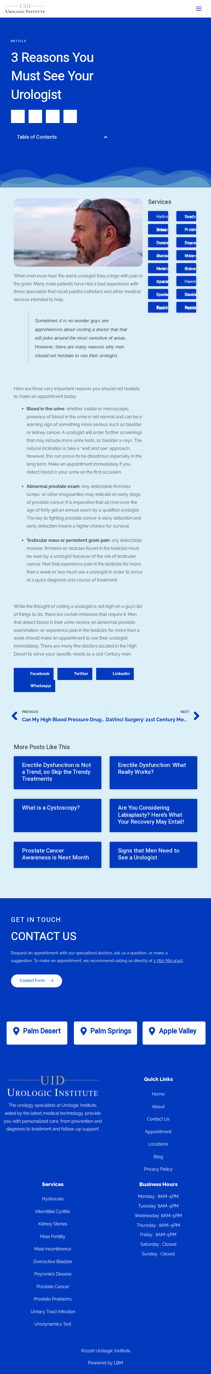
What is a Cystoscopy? (51, 808)
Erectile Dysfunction (168, 294)
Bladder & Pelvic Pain (163, 307)
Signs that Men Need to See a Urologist (148, 854)
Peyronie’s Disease (194, 243)
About (158, 1106)
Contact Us (158, 1119)
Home (158, 1094)
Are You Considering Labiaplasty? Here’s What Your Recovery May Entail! (151, 815)
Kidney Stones (191, 269)
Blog (158, 1156)
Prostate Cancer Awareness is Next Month (55, 854)
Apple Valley (177, 1031)
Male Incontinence (52, 1249)
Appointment (158, 1131)
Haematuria (196, 281)
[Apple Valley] (152, 1031)
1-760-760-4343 (168, 960)
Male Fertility (163, 269)
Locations (158, 1144)
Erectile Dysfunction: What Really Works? (152, 768)
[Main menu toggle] (199, 8)
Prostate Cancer (164, 243)
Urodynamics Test (52, 1324)
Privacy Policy (158, 1169)
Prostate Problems (194, 229)
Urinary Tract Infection (165, 229)
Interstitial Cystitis (166, 281)
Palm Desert (42, 1031)
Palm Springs (110, 1031)
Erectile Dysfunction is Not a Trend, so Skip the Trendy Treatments (56, 772)
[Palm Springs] (83, 1031)
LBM (118, 1362)
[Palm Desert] (16, 1031)
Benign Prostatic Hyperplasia (196, 307)
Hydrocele (166, 217)
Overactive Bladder (166, 256)
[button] (106, 137)
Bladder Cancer (192, 294)
